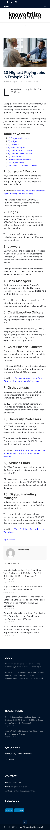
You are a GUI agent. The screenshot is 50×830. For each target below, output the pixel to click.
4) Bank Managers (16, 147)
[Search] (45, 6)
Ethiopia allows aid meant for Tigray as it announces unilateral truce (22, 380)
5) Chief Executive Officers (20, 150)
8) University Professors (19, 159)
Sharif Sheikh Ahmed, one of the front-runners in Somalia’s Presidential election (24, 453)
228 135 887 (16, 782)
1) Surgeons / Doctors (18, 138)
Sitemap (9, 810)
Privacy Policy (10, 753)
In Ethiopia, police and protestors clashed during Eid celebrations (24, 192)
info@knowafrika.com (19, 787)
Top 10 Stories (9, 539)
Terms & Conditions (24, 753)
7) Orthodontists (16, 156)
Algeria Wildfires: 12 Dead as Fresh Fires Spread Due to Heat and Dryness (23, 588)
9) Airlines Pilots (16, 162)
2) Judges (12, 141)
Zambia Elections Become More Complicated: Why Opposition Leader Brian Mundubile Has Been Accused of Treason (24, 616)
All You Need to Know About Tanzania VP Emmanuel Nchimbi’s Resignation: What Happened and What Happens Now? (23, 629)
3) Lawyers (13, 144)
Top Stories (9, 759)
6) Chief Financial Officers (20, 153)
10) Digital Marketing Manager (22, 165)
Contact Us (19, 810)
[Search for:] (10, 6)
